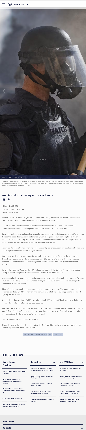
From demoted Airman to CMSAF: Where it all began (14, 372)
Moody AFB (31, 334)
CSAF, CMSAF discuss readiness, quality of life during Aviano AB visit (14, 405)
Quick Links (8, 421)
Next (81, 91)
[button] (3, 4)
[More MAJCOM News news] (82, 362)
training (56, 334)
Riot (61, 334)
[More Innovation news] (54, 362)
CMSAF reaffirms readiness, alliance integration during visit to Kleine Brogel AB (14, 390)
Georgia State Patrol (41, 334)
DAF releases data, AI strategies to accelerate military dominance (41, 392)
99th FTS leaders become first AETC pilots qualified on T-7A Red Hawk (70, 384)
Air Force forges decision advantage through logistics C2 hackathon (70, 392)
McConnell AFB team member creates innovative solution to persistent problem (42, 369)
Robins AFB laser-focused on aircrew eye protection (42, 400)
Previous (4, 91)
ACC (50, 334)
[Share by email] (8, 199)
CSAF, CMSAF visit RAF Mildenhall (12, 398)
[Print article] (4, 199)
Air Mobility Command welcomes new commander (70, 369)
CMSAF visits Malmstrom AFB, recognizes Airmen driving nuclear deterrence (12, 381)
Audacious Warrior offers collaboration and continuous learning (71, 377)
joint (24, 334)
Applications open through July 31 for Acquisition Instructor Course (70, 400)
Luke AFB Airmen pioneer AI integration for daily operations (42, 377)
